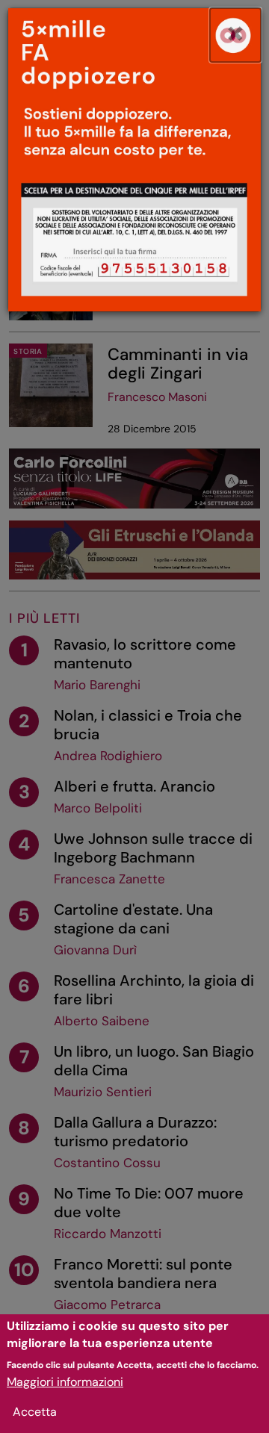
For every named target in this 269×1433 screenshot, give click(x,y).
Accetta (35, 1412)
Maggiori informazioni (65, 1382)
